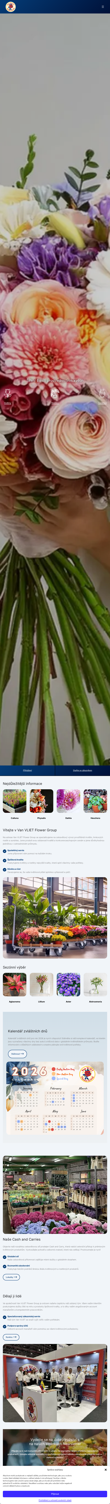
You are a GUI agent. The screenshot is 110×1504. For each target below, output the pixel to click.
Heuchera (95, 818)
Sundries (102, 403)
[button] (105, 1469)
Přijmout (55, 1494)
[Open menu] (103, 6)
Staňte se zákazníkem (82, 770)
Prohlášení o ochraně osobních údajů (55, 1500)
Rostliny (55, 403)
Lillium (41, 1002)
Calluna (14, 818)
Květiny (7, 403)
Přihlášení (27, 770)
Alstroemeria (95, 1002)
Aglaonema (14, 1002)
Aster (68, 1002)
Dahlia (68, 818)
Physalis (41, 818)
